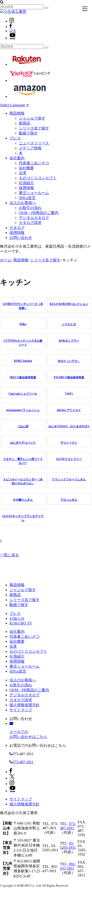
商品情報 (17, 113)
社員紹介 (26, 183)
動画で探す (28, 133)
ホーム (5, 260)
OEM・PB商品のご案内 (39, 213)
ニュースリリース (34, 143)
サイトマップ (20, 710)
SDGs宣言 (27, 198)
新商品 (24, 123)
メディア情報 (30, 148)
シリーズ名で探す (34, 128)
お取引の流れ (30, 208)
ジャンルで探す (32, 118)
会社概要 (26, 168)
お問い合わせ (20, 238)
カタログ (17, 228)
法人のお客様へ (22, 203)
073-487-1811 (23, 762)
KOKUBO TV (20, 623)
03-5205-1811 (68, 845)
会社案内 (17, 158)
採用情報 (26, 188)
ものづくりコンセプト (38, 178)
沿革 (22, 173)
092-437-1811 (68, 866)
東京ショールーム (34, 193)
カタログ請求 (30, 223)
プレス (15, 138)
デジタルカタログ (34, 218)
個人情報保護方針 (24, 705)
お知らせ (17, 618)
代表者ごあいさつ (34, 163)
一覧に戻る (9, 555)
